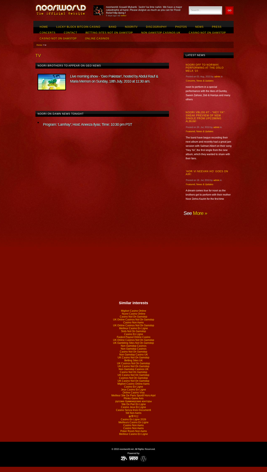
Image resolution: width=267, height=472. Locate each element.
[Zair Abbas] (124, 458)
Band (113, 26)
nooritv (131, 26)
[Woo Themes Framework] (133, 458)
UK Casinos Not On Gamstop (133, 363)
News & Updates (205, 80)
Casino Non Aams (133, 322)
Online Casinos (97, 38)
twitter (123, 15)
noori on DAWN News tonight (61, 113)
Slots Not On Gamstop (133, 331)
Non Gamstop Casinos (133, 345)
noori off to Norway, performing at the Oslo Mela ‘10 (205, 67)
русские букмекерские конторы (133, 401)
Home (44, 26)
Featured (190, 131)
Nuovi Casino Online (133, 313)
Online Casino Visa (134, 392)
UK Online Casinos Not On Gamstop (133, 319)
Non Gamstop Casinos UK (160, 32)
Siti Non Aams (133, 413)
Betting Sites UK (133, 360)
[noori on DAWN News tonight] (38, 122)
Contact (70, 32)
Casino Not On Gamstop (207, 32)
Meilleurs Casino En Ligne (133, 422)
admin (217, 76)
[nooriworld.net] (61, 14)
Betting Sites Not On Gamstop (109, 32)
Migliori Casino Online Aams (133, 383)
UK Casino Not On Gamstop (133, 357)
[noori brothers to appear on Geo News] (52, 82)
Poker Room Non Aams (133, 431)
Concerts (47, 32)
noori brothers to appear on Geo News (69, 65)
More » (200, 213)
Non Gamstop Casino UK (133, 354)
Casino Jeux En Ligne (133, 407)
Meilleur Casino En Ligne (133, 328)
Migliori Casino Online (133, 310)
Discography (156, 26)
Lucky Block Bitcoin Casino (78, 26)
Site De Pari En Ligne (133, 404)
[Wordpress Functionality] (143, 458)
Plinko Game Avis (134, 398)
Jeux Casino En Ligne (133, 389)
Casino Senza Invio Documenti (133, 410)
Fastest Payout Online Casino (133, 337)
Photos (181, 26)
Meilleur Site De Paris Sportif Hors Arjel (133, 395)
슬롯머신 (133, 416)
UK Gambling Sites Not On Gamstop (133, 342)
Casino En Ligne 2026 (133, 419)
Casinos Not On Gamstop (133, 378)
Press (217, 26)
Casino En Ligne (133, 334)
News (199, 26)
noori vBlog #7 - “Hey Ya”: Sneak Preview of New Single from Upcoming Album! (205, 117)
